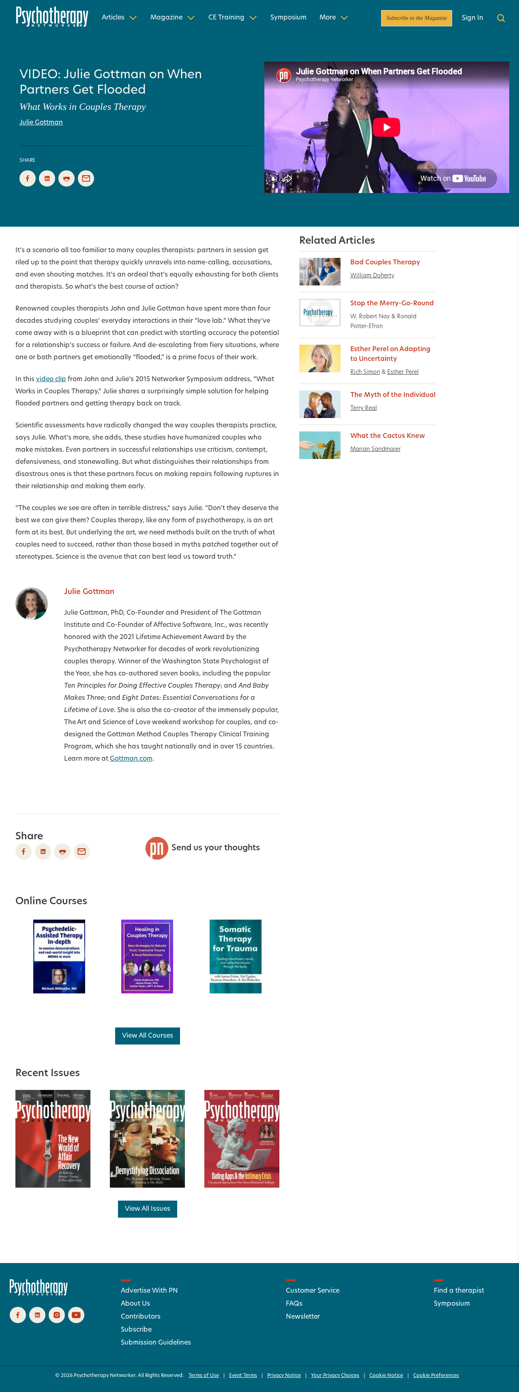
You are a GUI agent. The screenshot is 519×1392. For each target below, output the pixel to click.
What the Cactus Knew (387, 436)
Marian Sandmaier (375, 449)
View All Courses (147, 1036)
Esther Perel (403, 372)
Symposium (288, 18)
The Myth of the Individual (392, 395)
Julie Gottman (41, 123)
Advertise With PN (149, 1291)
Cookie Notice (386, 1375)
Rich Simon (365, 372)
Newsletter (303, 1317)
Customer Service (312, 1291)
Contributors (141, 1317)
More (328, 18)
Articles (113, 18)
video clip (51, 379)
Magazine (166, 18)
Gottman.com (131, 759)
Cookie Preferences (436, 1375)
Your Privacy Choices (335, 1375)
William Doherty (372, 276)
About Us (135, 1304)
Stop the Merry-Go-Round (392, 303)
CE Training (226, 18)
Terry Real (363, 408)
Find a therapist (459, 1291)
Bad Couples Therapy (385, 263)
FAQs (294, 1304)
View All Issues (147, 1209)
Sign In (472, 18)
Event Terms (243, 1375)
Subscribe (136, 1330)
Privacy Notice (284, 1375)
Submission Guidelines (156, 1343)
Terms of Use (204, 1375)
